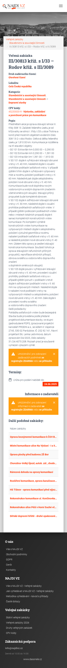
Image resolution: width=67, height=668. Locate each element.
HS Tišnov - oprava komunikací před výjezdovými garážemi (33, 489)
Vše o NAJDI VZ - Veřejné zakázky (24, 586)
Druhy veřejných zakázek (19, 627)
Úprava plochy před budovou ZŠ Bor (29, 454)
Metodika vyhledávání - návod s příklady (27, 596)
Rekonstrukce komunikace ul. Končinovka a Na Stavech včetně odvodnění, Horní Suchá (33, 498)
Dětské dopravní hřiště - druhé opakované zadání (33, 516)
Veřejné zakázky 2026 (17, 622)
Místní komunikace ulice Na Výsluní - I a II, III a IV (33, 445)
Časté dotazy (13, 601)
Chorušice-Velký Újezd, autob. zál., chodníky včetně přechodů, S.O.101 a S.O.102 (33, 463)
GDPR (9, 559)
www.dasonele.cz (32, 659)
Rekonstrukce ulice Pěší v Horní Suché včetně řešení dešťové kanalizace (33, 507)
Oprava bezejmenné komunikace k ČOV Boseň (33, 437)
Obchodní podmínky (16, 554)
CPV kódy (11, 633)
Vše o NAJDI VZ (14, 549)
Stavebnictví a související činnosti (26, 43)
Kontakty (11, 569)
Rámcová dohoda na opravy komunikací (31, 472)
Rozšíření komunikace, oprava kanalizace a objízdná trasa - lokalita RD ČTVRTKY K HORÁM (33, 480)
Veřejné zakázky (14, 39)
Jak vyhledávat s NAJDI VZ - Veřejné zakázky (30, 591)
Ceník (9, 564)
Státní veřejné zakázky (18, 617)
